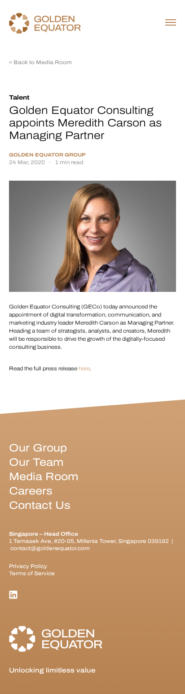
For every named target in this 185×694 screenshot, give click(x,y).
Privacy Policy (28, 566)
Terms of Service (32, 573)
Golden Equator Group (47, 154)
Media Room (43, 476)
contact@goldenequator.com (50, 548)
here (84, 368)
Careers (31, 491)
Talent (19, 97)
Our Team (36, 462)
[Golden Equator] (45, 23)
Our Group (38, 448)
